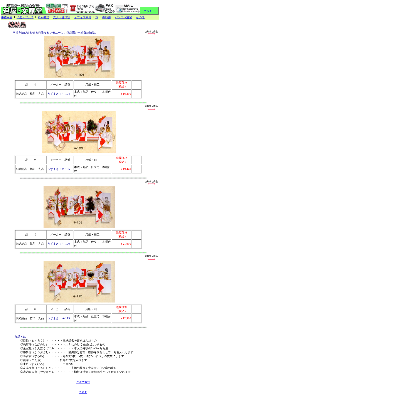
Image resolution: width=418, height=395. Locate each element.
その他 (140, 17)
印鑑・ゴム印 (25, 17)
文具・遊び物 (61, 17)
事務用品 (6, 17)
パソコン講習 (123, 17)
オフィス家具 (82, 17)
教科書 (106, 17)
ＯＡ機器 (43, 17)
